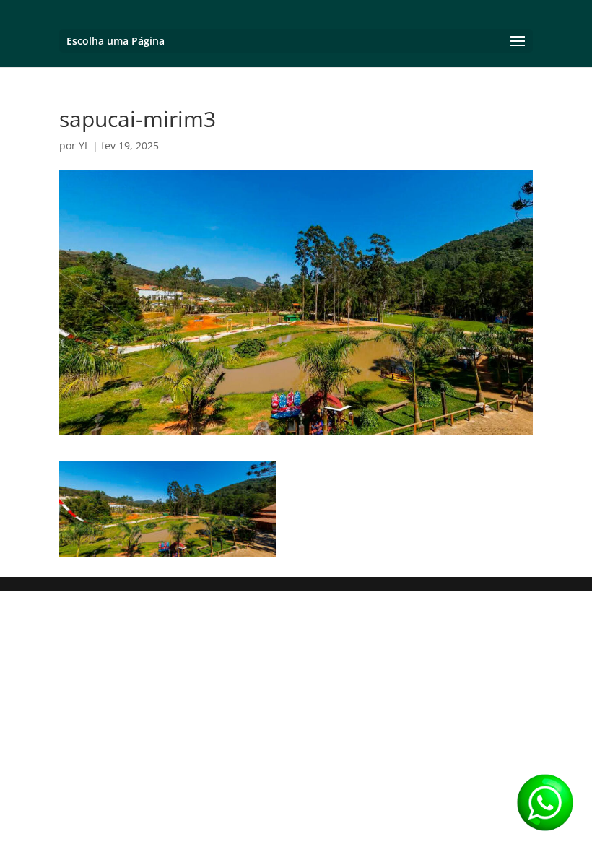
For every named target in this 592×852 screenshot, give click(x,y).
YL (84, 145)
